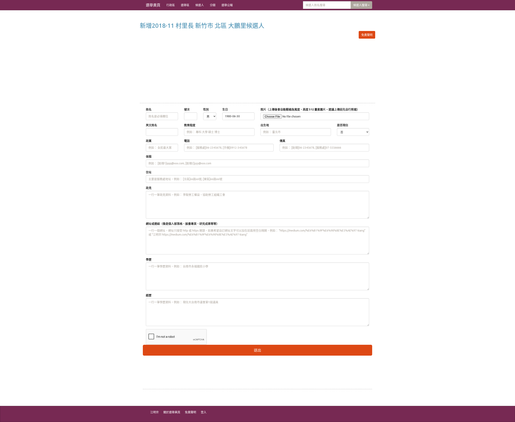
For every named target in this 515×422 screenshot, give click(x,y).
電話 (187, 140)
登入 (203, 412)
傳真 (282, 140)
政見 (148, 187)
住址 (148, 172)
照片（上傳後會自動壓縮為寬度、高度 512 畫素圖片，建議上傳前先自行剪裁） (310, 109)
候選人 (199, 5)
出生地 (265, 125)
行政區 (170, 5)
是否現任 (342, 125)
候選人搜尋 (360, 5)
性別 (206, 109)
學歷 (148, 259)
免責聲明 (367, 34)
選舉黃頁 (153, 5)
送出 (257, 350)
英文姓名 (151, 125)
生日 (225, 109)
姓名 (148, 109)
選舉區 (185, 5)
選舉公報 (227, 5)
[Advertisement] (257, 71)
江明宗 (154, 412)
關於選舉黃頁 (171, 412)
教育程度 (189, 125)
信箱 (148, 156)
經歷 (148, 295)
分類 (212, 5)
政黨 (148, 140)
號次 (187, 109)
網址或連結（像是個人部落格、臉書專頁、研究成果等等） (182, 223)
